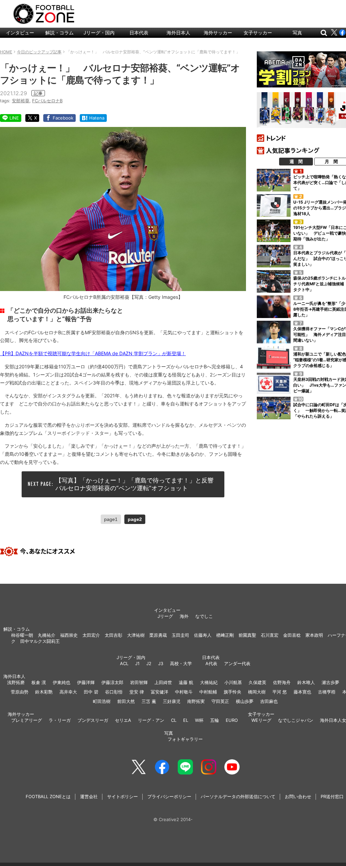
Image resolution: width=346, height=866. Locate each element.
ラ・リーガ (60, 720)
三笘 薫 (149, 701)
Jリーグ (165, 616)
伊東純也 (61, 682)
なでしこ (204, 616)
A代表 (211, 663)
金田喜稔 (292, 635)
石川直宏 (269, 635)
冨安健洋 (159, 691)
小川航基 (233, 682)
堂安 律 (136, 691)
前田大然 (126, 701)
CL (173, 720)
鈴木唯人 (306, 682)
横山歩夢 (244, 701)
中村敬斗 (184, 691)
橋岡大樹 (257, 691)
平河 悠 (279, 691)
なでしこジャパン (295, 720)
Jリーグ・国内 (99, 32)
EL (185, 720)
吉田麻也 (269, 701)
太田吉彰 (113, 635)
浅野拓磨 (16, 682)
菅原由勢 (19, 691)
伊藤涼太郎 (112, 682)
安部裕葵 (20, 100)
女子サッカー (258, 32)
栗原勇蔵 (158, 635)
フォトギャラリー (185, 739)
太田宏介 (91, 635)
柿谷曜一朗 (22, 635)
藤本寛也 (302, 691)
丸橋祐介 (46, 635)
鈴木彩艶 (44, 691)
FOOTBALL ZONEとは (48, 796)
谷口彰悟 (114, 691)
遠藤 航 (186, 682)
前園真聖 (247, 635)
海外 (184, 616)
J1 (137, 663)
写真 (297, 32)
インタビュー (20, 32)
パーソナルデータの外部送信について (238, 796)
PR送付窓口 (332, 796)
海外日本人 (178, 32)
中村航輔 (208, 691)
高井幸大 (68, 691)
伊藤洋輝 (86, 682)
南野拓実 (196, 701)
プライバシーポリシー (169, 796)
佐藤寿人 (203, 635)
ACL (124, 663)
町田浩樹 (101, 701)
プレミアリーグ (26, 720)
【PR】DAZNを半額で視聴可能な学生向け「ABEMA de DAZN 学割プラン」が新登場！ (93, 353)
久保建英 (257, 682)
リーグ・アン (151, 720)
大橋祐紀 (209, 682)
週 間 (296, 161)
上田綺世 (163, 682)
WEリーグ (261, 720)
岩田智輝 (139, 682)
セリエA (123, 720)
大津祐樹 (136, 635)
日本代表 (138, 32)
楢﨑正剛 (225, 635)
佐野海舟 (282, 682)
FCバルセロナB (47, 100)
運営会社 (89, 796)
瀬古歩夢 (330, 682)
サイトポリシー (122, 796)
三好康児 (171, 701)
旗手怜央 (232, 691)
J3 (160, 663)
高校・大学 (181, 663)
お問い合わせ (298, 796)
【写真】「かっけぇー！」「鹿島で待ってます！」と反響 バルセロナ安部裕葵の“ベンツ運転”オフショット (137, 484)
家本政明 (314, 635)
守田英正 (220, 701)
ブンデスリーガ (92, 720)
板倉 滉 (38, 682)
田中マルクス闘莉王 (40, 641)
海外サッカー (218, 32)
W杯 (199, 720)
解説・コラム (59, 32)
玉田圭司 (180, 635)
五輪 (214, 720)
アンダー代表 (237, 663)
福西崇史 (69, 635)
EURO (232, 720)
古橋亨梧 (327, 691)
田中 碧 (91, 691)
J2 (148, 663)
